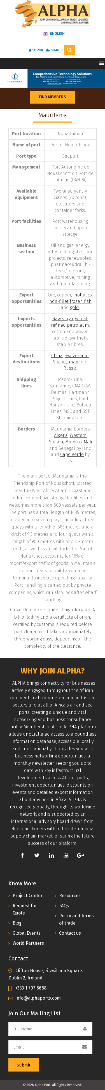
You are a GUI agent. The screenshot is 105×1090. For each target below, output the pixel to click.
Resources (70, 895)
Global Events (27, 933)
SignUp (56, 50)
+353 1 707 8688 (30, 988)
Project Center (28, 895)
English (57, 34)
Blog (17, 923)
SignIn (37, 50)
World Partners (28, 943)
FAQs (64, 905)
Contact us (70, 933)
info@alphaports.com (38, 998)
